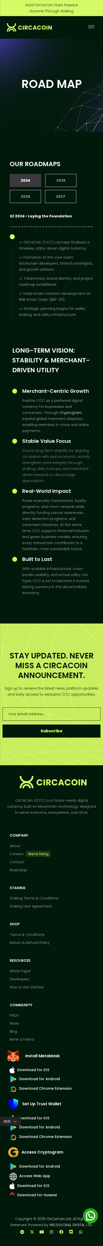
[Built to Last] (14, 559)
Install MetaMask (42, 1056)
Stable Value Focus (46, 441)
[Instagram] (52, 1232)
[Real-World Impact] (14, 491)
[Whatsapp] (81, 1232)
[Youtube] (42, 1232)
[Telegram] (22, 1232)
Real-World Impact (46, 491)
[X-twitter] (32, 1232)
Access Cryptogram (42, 1152)
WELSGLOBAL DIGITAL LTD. (71, 1224)
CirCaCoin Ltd (58, 1218)
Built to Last (37, 559)
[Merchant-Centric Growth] (14, 391)
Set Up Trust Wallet (41, 1104)
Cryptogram (71, 412)
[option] (51, 8)
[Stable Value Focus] (14, 441)
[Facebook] (61, 1232)
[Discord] (71, 1232)
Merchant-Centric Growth (55, 391)
